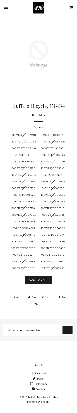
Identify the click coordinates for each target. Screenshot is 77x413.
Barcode (38, 127)
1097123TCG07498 (24, 134)
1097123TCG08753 (53, 268)
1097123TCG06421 (53, 148)
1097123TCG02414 (53, 174)
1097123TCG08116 (23, 268)
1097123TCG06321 (53, 141)
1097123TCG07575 (23, 154)
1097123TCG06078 (52, 254)
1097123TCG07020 (53, 161)
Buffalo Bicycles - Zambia (43, 397)
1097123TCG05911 (23, 254)
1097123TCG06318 (53, 208)
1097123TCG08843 (24, 201)
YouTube (40, 389)
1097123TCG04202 (24, 228)
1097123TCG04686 (23, 181)
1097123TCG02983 (23, 261)
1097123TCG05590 (53, 188)
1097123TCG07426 (24, 148)
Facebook (40, 373)
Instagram (40, 383)
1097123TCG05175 (23, 188)
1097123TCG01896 (53, 241)
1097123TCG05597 (53, 168)
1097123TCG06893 (53, 154)
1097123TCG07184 (24, 208)
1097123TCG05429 (24, 194)
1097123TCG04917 (52, 234)
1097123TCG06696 (53, 194)
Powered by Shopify (38, 401)
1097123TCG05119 (24, 234)
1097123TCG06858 (24, 174)
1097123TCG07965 (24, 214)
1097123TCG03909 (53, 181)
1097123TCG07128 (24, 168)
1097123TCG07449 (24, 221)
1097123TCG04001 (24, 241)
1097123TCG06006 (53, 261)
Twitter (40, 378)
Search (39, 365)
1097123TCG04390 (53, 228)
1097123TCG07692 (53, 201)
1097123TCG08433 (53, 248)
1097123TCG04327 (24, 161)
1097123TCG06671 (53, 134)
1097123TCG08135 (53, 214)
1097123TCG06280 (23, 248)
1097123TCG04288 (24, 141)
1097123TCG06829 (53, 221)
